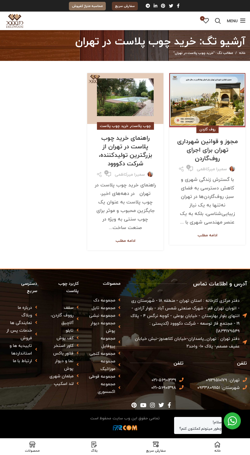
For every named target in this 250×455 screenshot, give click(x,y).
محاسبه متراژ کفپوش (87, 6)
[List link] (21, 307)
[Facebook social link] (178, 6)
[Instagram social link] (152, 405)
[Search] (218, 21)
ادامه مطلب (207, 235)
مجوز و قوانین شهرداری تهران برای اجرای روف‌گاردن (207, 150)
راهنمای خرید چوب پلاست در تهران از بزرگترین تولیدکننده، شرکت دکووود (125, 150)
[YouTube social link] (143, 405)
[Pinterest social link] (163, 6)
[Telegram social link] (148, 6)
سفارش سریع (125, 6)
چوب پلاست (141, 126)
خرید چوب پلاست (114, 126)
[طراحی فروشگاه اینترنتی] (125, 429)
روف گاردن (207, 129)
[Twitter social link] (171, 6)
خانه (242, 53)
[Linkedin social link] (155, 6)
